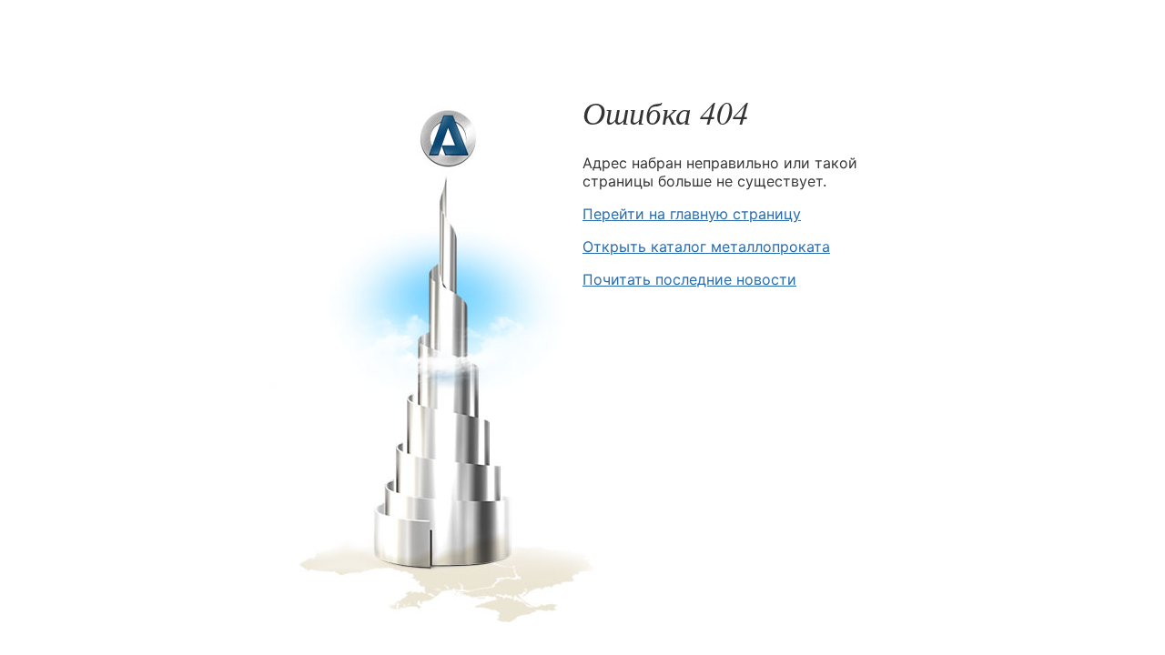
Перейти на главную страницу (691, 214)
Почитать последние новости (689, 279)
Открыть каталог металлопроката (706, 246)
